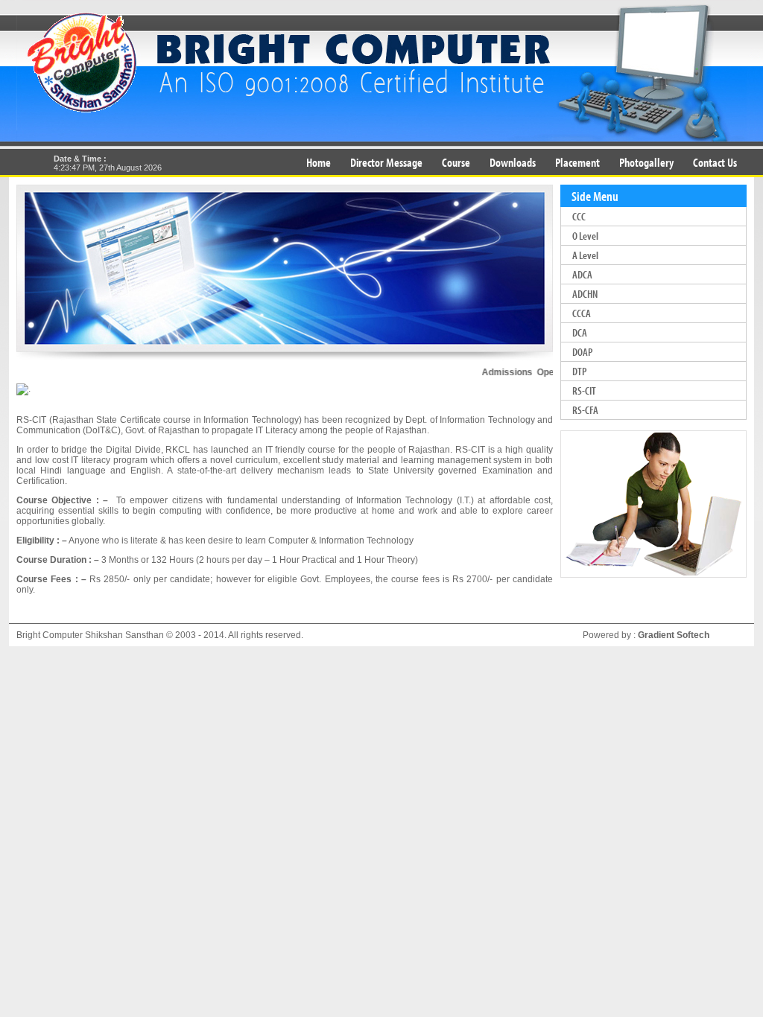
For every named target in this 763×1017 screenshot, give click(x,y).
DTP (579, 371)
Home (318, 162)
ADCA (582, 274)
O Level (585, 236)
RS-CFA (585, 410)
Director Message (386, 162)
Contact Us (715, 162)
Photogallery (646, 162)
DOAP (582, 352)
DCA (579, 332)
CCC (579, 216)
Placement (577, 162)
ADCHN (585, 294)
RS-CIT (584, 390)
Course (456, 162)
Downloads (513, 162)
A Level (585, 255)
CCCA (581, 313)
